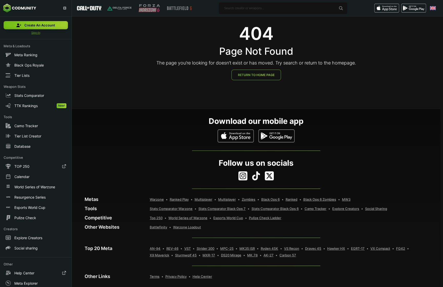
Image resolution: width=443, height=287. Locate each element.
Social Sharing (376, 209)
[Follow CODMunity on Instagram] (242, 175)
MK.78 (252, 255)
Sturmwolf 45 (186, 255)
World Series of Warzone (187, 218)
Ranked (291, 199)
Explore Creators (345, 209)
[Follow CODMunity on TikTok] (256, 175)
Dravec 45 (313, 248)
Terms (154, 276)
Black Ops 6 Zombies (319, 199)
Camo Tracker (315, 209)
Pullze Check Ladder (265, 218)
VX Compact (380, 248)
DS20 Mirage (231, 255)
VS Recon (291, 248)
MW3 (346, 199)
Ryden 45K (269, 248)
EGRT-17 (358, 248)
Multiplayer (203, 199)
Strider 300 (205, 248)
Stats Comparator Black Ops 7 (222, 209)
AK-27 (269, 255)
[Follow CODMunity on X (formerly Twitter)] (269, 175)
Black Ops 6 (270, 199)
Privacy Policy (176, 276)
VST (187, 248)
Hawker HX (336, 248)
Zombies (248, 199)
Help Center (202, 276)
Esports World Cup (228, 218)
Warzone (157, 199)
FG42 (400, 248)
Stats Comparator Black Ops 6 (275, 209)
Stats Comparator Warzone (171, 209)
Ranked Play (179, 199)
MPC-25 (227, 248)
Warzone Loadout (187, 227)
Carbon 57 (287, 255)
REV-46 (172, 248)
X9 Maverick (159, 255)
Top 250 (156, 218)
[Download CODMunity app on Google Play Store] (276, 135)
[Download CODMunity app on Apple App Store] (236, 135)
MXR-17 (209, 255)
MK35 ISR (247, 248)
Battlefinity (158, 227)
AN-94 (155, 248)
